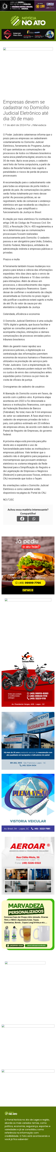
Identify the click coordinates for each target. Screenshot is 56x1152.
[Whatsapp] (33, 518)
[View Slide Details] (28, 5)
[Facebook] (22, 518)
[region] (28, 5)
